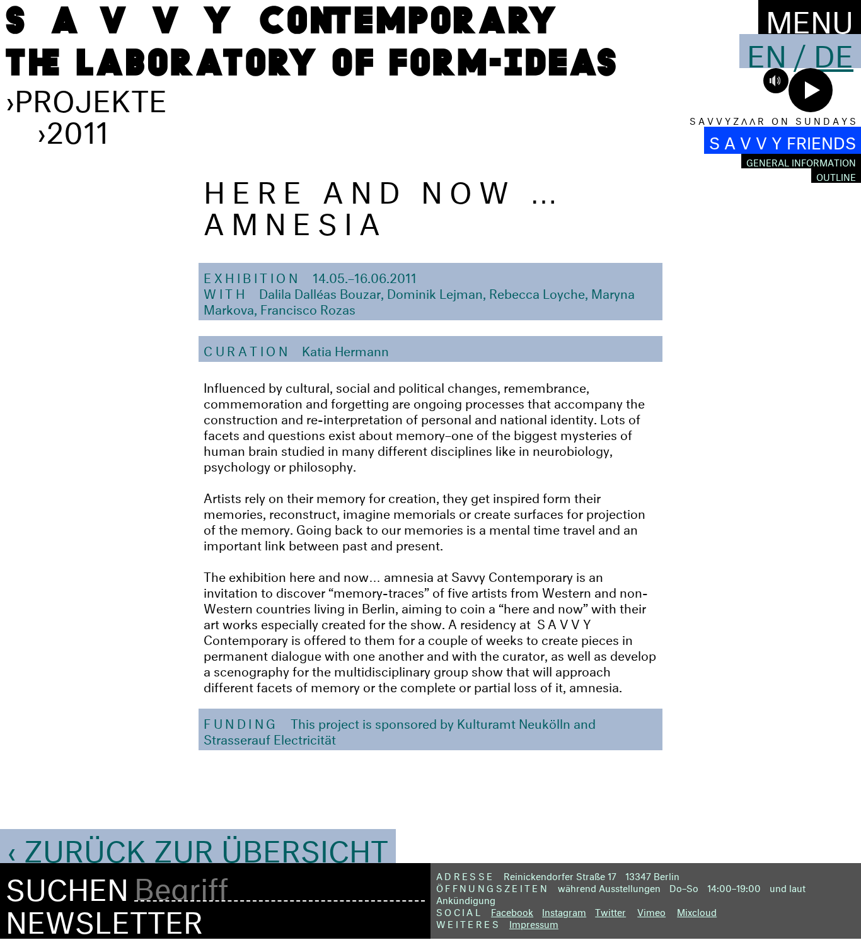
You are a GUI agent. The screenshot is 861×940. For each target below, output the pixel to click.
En (767, 51)
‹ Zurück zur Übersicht (198, 846)
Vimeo (651, 910)
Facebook (512, 910)
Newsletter (104, 917)
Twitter (610, 910)
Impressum (533, 922)
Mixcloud (697, 910)
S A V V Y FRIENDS (782, 140)
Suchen (67, 885)
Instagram (564, 910)
